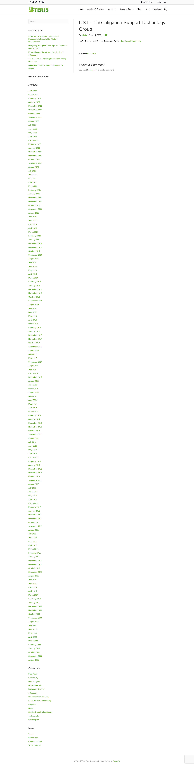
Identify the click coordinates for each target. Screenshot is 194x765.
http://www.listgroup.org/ (131, 41)
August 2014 (33, 392)
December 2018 (35, 289)
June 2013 (32, 446)
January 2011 (34, 557)
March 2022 (33, 140)
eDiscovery (33, 693)
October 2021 (34, 159)
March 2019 (33, 278)
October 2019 (34, 251)
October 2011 (34, 522)
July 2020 (32, 217)
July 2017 (32, 354)
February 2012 (34, 507)
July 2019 (32, 262)
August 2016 (33, 366)
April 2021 (32, 182)
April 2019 (32, 274)
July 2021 (32, 171)
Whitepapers (33, 720)
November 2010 (35, 564)
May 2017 (32, 358)
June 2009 (32, 629)
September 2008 (35, 656)
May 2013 (32, 450)
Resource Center (126, 9)
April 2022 (32, 136)
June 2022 (32, 129)
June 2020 (32, 220)
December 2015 (35, 377)
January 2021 (34, 194)
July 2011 (32, 534)
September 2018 (35, 301)
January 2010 (34, 603)
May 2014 (32, 404)
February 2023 (34, 98)
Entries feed (33, 738)
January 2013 (34, 465)
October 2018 (34, 297)
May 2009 (32, 633)
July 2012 (32, 488)
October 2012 (34, 476)
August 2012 (33, 484)
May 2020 (32, 224)
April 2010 (32, 591)
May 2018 (32, 316)
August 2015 (33, 381)
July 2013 (32, 442)
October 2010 (34, 568)
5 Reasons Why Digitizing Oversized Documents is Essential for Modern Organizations (43, 39)
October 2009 (34, 614)
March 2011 (33, 549)
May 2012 (32, 496)
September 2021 (35, 163)
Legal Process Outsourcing (39, 701)
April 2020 (32, 228)
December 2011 (35, 515)
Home (81, 9)
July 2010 (32, 580)
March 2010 (33, 595)
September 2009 (35, 618)
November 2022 (35, 110)
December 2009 (35, 606)
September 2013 (35, 434)
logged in (94, 70)
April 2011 (32, 545)
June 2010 (32, 583)
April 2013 (32, 454)
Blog (147, 9)
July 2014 (32, 396)
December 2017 (35, 335)
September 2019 (35, 255)
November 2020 (35, 201)
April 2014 (32, 408)
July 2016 (32, 369)
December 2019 (35, 243)
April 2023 (32, 91)
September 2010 (35, 572)
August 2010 (33, 576)
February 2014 (34, 415)
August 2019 (33, 259)
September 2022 (35, 117)
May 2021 (32, 178)
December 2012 (35, 469)
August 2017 (33, 350)
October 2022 (34, 114)
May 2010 (32, 587)
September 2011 (35, 526)
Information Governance (38, 697)
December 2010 (35, 560)
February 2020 (34, 236)
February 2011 (34, 553)
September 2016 (35, 362)
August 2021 (33, 167)
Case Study (33, 678)
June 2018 (32, 312)
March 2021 (33, 186)
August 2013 (33, 438)
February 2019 (34, 282)
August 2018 (33, 305)
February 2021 (34, 190)
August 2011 (33, 530)
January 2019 (34, 285)
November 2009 (35, 610)
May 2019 (32, 270)
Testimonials (33, 716)
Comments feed (35, 741)
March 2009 (33, 641)
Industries (112, 9)
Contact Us (161, 2)
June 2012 (32, 492)
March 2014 (33, 411)
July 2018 (32, 308)
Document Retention (37, 689)
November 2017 (35, 339)
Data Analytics (34, 681)
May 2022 (32, 133)
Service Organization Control (40, 712)
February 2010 (34, 599)
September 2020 (35, 209)
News (30, 708)
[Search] (164, 9)
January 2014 (34, 419)
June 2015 (32, 385)
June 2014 (32, 400)
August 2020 (33, 213)
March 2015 (33, 389)
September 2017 (35, 347)
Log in (31, 734)
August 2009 (33, 622)
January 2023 (34, 102)
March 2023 (33, 94)
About (139, 9)
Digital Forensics (35, 685)
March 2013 (33, 457)
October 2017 (34, 343)
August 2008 (33, 660)
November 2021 (35, 156)
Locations (157, 9)
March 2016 (33, 373)
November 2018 (35, 293)
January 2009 (34, 648)
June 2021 (32, 175)
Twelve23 (116, 761)
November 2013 (35, 427)
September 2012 (35, 480)
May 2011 (32, 541)
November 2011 (35, 518)
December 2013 (35, 423)
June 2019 (32, 266)
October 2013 (34, 431)
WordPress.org (34, 745)
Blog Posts (32, 674)
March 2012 (33, 503)
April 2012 (32, 499)
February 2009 (34, 645)
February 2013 (34, 461)
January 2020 (34, 240)
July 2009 (32, 625)
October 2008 (34, 652)
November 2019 (35, 247)
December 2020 (35, 198)
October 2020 (34, 205)
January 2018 (34, 331)
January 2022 (34, 148)
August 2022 (33, 121)
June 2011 (32, 538)
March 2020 (33, 232)
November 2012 (35, 473)
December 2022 (35, 106)
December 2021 (35, 152)
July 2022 (32, 125)
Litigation (32, 704)
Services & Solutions (95, 9)
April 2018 (32, 320)
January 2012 (34, 511)
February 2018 (34, 327)
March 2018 (33, 324)
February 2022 (34, 144)
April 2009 (32, 637)
